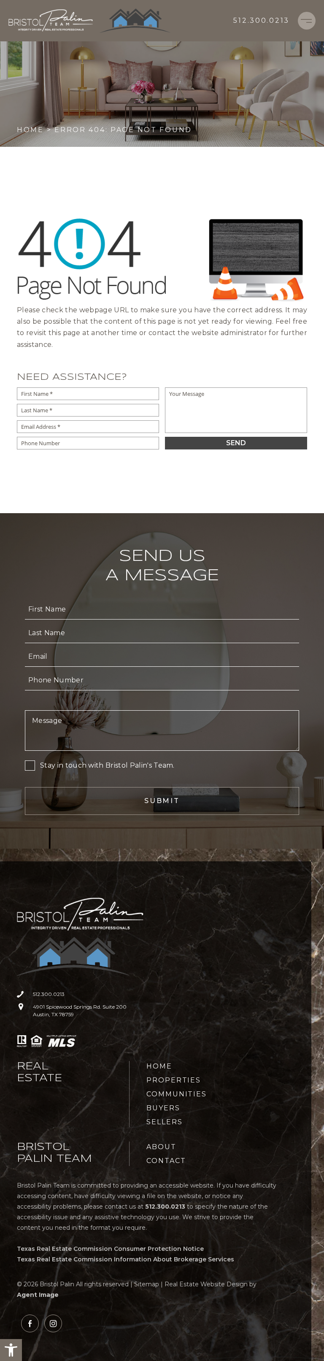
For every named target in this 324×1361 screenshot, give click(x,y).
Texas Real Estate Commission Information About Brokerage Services (125, 1259)
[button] (11, 1350)
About (161, 1147)
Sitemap (146, 1284)
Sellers (164, 1122)
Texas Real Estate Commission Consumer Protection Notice (110, 1249)
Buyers (163, 1108)
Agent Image (38, 1295)
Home (159, 1066)
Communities (176, 1094)
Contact (166, 1161)
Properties (173, 1080)
